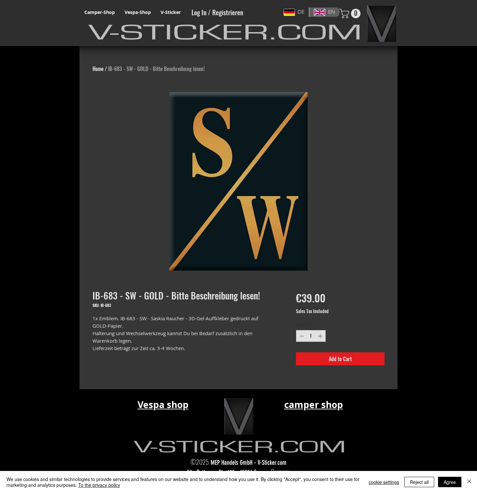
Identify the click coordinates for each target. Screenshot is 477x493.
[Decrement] (301, 336)
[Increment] (321, 336)
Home (98, 69)
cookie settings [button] (384, 482)
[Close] (469, 482)
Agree (450, 482)
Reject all (419, 482)
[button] (351, 13)
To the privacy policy (99, 485)
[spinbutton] (311, 336)
